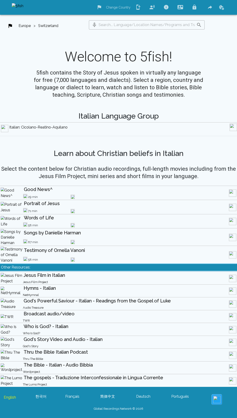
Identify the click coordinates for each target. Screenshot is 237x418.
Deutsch (143, 396)
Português (180, 396)
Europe (25, 26)
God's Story (30, 346)
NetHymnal (31, 295)
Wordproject (31, 371)
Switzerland (48, 26)
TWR (26, 320)
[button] (94, 25)
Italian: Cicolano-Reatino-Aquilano (38, 127)
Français (72, 396)
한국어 (41, 396)
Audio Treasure (33, 307)
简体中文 (107, 396)
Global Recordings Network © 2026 (118, 408)
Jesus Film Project (35, 282)
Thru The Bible (33, 359)
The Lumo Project (35, 384)
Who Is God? (31, 333)
